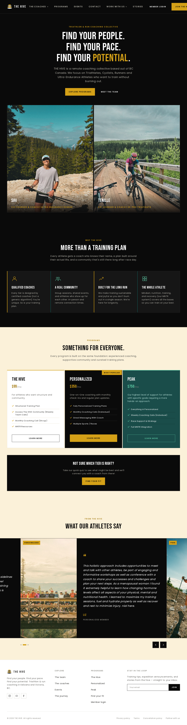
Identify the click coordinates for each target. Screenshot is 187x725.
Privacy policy (123, 718)
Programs (61, 6)
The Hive (96, 677)
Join (174, 687)
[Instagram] (9, 695)
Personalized (98, 683)
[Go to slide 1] (21, 644)
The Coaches (37, 6)
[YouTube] (16, 695)
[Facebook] (23, 695)
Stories (138, 6)
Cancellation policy (152, 718)
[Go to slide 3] (27, 644)
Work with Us (116, 6)
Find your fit (94, 481)
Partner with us (173, 718)
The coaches (62, 683)
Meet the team (109, 92)
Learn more (36, 438)
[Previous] (156, 645)
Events (78, 6)
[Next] (163, 645)
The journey (61, 696)
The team (60, 677)
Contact (95, 6)
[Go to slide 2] (23, 644)
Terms (137, 718)
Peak (93, 689)
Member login (158, 6)
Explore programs (80, 92)
